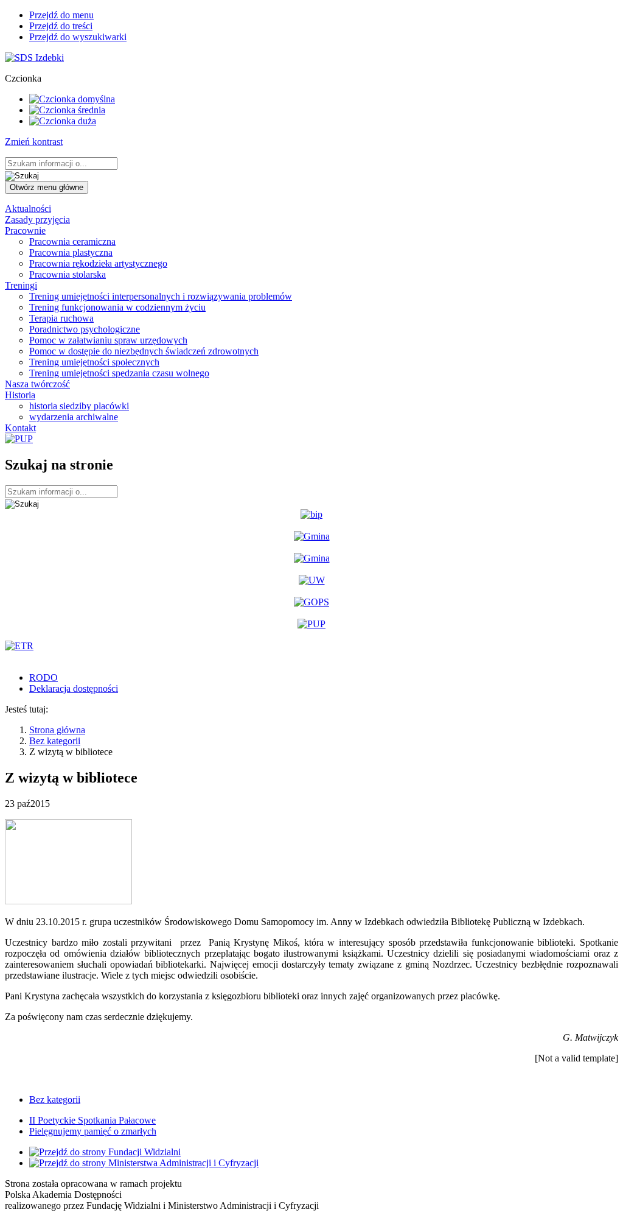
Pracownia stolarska (67, 274)
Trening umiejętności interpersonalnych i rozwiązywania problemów (160, 296)
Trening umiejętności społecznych (94, 362)
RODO (43, 677)
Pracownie (25, 230)
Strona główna (57, 730)
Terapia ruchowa (61, 318)
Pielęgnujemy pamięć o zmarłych (92, 1131)
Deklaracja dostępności (73, 688)
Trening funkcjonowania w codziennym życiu (117, 307)
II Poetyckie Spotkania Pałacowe (92, 1120)
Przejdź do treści (60, 26)
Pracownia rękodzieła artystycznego (98, 263)
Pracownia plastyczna (71, 252)
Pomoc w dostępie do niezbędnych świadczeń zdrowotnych (144, 351)
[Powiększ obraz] (68, 901)
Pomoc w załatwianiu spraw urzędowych (108, 340)
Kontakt (20, 428)
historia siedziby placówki (79, 406)
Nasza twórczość (37, 384)
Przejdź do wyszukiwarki (78, 37)
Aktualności (28, 208)
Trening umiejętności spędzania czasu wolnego (119, 373)
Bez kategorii (54, 741)
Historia (20, 395)
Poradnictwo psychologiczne (84, 329)
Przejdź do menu (61, 15)
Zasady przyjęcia (37, 219)
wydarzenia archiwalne (73, 417)
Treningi (21, 285)
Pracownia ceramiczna (72, 241)
